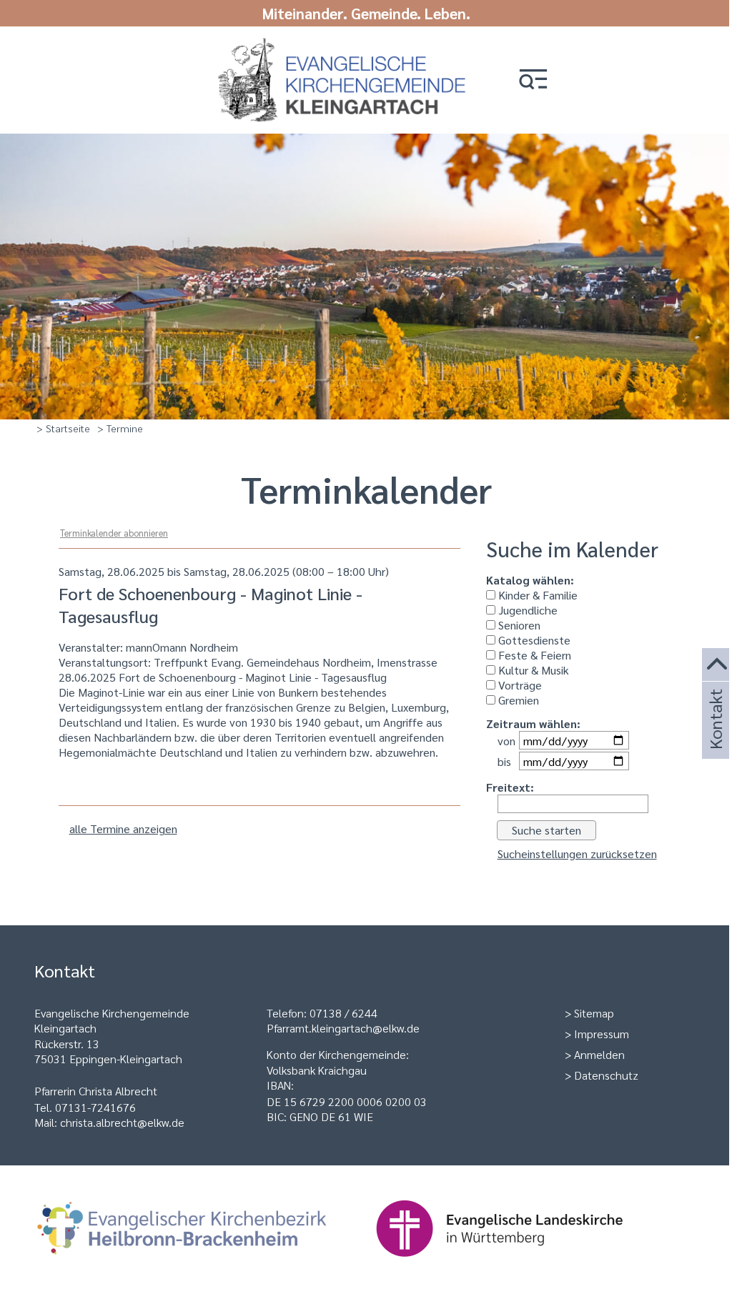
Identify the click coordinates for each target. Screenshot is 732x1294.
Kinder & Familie (536, 594)
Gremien (517, 699)
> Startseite (63, 428)
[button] (533, 80)
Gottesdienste (532, 639)
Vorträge (518, 684)
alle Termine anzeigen (123, 828)
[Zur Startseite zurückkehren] (334, 44)
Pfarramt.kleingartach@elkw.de (343, 1027)
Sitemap (594, 1012)
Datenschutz (606, 1075)
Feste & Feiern (533, 654)
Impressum (601, 1033)
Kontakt (714, 738)
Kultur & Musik (532, 669)
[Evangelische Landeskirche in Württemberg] (521, 1263)
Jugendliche (526, 609)
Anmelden (599, 1054)
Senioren (517, 624)
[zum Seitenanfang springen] (717, 665)
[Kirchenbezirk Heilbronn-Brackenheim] (204, 1263)
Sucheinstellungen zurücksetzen (577, 853)
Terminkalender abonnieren (114, 533)
